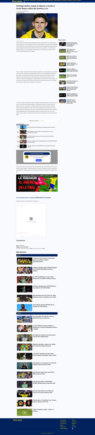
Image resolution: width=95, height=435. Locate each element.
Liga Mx (61, 425)
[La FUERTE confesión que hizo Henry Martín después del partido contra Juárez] (25, 356)
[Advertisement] (37, 61)
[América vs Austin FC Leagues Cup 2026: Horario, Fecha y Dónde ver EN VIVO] (63, 70)
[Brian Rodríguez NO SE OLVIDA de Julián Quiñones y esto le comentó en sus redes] (23, 132)
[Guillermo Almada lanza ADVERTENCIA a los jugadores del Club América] (23, 146)
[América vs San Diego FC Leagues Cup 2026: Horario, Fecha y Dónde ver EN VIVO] (63, 95)
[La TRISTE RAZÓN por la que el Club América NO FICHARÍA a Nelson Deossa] (23, 137)
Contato (73, 425)
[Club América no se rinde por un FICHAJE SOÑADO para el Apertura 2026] (25, 365)
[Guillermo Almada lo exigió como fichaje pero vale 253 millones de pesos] (25, 347)
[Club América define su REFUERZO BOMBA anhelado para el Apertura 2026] (25, 384)
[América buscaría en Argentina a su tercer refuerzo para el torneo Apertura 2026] (63, 101)
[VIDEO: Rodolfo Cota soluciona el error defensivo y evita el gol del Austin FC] (63, 51)
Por (20, 12)
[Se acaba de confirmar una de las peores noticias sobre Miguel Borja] (25, 337)
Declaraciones (63, 420)
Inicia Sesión (74, 421)
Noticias (73, 420)
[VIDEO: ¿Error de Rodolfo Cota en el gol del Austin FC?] (63, 76)
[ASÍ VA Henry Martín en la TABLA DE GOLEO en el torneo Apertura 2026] (25, 393)
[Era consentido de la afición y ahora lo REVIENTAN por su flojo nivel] (25, 319)
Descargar (39, 160)
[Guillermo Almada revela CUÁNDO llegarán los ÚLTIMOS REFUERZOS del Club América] (23, 142)
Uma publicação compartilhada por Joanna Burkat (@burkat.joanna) (31, 236)
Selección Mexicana (64, 428)
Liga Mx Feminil (63, 426)
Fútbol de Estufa (63, 423)
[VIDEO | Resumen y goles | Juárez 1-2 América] (25, 412)
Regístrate (74, 423)
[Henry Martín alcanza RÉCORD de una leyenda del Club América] (23, 127)
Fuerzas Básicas (63, 421)
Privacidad (74, 426)
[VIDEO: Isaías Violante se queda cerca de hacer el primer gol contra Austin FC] (63, 58)
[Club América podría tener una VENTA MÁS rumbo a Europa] (25, 375)
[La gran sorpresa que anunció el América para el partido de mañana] (63, 64)
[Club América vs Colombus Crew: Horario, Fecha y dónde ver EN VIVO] (25, 403)
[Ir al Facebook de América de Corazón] (24, 2)
